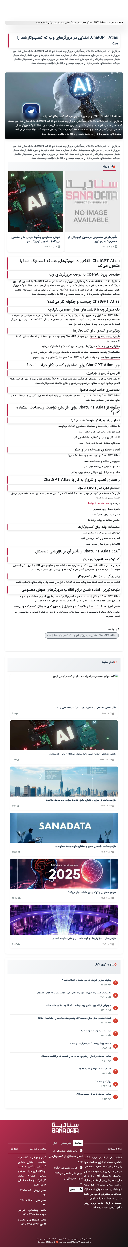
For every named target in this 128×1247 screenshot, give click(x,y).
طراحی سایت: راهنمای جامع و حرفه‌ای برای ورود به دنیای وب (86, 846)
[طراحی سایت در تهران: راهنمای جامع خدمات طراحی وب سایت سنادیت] (64, 782)
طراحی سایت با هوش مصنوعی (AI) (93, 1094)
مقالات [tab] (78, 1143)
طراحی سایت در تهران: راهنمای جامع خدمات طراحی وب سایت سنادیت (81, 800)
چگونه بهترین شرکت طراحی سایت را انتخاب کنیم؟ (86, 980)
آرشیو (73, 1189)
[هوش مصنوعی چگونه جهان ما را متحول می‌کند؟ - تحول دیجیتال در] (64, 735)
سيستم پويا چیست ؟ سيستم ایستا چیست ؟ (89, 1043)
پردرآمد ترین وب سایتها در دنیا (96, 1031)
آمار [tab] (55, 1143)
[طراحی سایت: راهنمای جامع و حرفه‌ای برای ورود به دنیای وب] (64, 828)
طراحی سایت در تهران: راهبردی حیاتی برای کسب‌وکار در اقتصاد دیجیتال (76, 1056)
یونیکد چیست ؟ (103, 1081)
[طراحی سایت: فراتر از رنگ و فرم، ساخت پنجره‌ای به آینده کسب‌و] (64, 920)
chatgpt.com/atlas (41, 494)
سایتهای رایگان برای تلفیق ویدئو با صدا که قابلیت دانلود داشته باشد (78, 1005)
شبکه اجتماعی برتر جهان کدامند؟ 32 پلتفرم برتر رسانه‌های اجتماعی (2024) (74, 1018)
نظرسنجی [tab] (65, 1143)
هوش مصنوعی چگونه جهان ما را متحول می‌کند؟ (92, 892)
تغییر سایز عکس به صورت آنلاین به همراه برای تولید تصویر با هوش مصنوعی (73, 993)
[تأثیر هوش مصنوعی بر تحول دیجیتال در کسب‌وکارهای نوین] (64, 689)
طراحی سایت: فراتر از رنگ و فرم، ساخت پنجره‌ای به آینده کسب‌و (84, 938)
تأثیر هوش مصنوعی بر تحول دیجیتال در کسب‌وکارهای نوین (86, 708)
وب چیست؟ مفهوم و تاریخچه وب (94, 1069)
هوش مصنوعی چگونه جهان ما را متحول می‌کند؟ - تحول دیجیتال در (82, 754)
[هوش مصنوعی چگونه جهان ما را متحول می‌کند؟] (64, 874)
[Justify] (80, 1189)
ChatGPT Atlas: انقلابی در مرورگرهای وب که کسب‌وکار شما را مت (81, 635)
